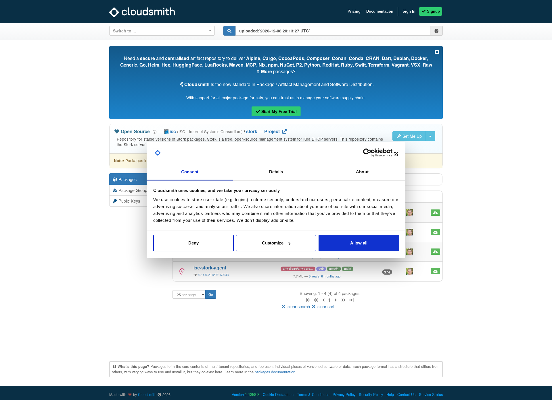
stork (251, 131)
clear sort (325, 306)
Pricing (354, 11)
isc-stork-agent (209, 267)
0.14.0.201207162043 (213, 274)
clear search (298, 306)
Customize (272, 242)
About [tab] (362, 171)
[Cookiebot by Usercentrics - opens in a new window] (374, 153)
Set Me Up (411, 136)
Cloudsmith (147, 394)
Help (390, 394)
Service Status (431, 394)
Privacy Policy (344, 394)
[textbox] (160, 31)
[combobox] (162, 31)
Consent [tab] (189, 171)
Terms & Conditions (313, 394)
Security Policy (371, 394)
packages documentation (275, 371)
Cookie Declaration (278, 394)
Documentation (379, 11)
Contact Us (406, 394)
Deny (193, 242)
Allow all (358, 242)
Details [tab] (276, 171)
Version (245, 394)
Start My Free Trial (278, 111)
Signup (433, 11)
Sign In (408, 11)
